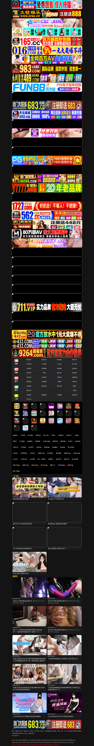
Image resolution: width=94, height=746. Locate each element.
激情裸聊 (58, 453)
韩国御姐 (44, 368)
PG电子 (53, 435)
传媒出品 (28, 390)
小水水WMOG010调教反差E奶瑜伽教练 (27, 716)
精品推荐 (28, 359)
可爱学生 (59, 377)
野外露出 (74, 373)
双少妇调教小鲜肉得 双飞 (57, 548)
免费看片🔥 (41, 453)
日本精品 (44, 364)
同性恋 (74, 390)
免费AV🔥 (70, 465)
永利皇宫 (32, 453)
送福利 (77, 435)
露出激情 (44, 386)
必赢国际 (29, 441)
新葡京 (15, 441)
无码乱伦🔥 (76, 453)
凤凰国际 (37, 441)
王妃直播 (23, 447)
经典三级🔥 (16, 465)
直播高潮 (55, 441)
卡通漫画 (28, 386)
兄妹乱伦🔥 (34, 465)
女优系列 (44, 377)
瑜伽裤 (59, 381)
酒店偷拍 (77, 441)
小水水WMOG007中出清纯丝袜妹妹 (60, 716)
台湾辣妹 (28, 368)
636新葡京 (50, 453)
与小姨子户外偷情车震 (56, 499)
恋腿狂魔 (74, 377)
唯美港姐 (59, 368)
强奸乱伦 (44, 359)
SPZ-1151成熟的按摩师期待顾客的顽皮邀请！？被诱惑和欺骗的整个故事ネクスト (27, 631)
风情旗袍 (28, 381)
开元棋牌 (30, 435)
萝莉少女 (74, 359)
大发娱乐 (15, 453)
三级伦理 (28, 364)
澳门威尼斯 (75, 459)
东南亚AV (74, 368)
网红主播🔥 (16, 471)
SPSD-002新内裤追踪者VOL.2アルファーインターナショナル (64, 602)
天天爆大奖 (24, 459)
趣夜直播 (46, 447)
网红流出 (59, 373)
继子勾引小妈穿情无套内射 (22, 524)
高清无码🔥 (61, 465)
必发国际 (62, 447)
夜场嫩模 (54, 447)
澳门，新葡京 (42, 459)
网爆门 (74, 386)
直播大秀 (66, 459)
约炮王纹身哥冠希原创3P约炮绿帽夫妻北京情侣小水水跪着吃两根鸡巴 (29, 688)
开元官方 (15, 459)
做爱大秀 (58, 459)
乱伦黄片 (31, 447)
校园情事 (44, 395)
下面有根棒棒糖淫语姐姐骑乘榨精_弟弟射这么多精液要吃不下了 (64, 688)
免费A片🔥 (25, 465)
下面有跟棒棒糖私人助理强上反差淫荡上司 (63, 659)
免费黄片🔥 (67, 453)
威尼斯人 (15, 435)
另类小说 (28, 399)
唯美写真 (59, 386)
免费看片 (50, 459)
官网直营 (38, 435)
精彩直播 (63, 441)
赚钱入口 (52, 465)
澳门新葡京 (71, 447)
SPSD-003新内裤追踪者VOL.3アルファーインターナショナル (29, 602)
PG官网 (23, 435)
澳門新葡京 (24, 453)
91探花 (44, 373)
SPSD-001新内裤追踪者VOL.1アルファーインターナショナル (64, 631)
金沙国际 (32, 459)
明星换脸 (44, 381)
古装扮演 (28, 377)
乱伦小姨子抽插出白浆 (21, 573)
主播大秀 (15, 447)
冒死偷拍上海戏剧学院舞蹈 (57, 524)
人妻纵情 (59, 395)
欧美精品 (59, 359)
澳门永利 (46, 435)
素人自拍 (74, 364)
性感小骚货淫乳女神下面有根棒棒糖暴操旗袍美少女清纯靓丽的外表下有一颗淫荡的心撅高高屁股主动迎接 (29, 661)
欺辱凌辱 (28, 373)
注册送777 (69, 435)
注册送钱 (60, 435)
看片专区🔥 (44, 465)
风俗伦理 (74, 395)
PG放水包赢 (46, 441)
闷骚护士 (74, 381)
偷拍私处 (39, 447)
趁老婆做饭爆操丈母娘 (21, 499)
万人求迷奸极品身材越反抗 (22, 548)
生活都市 (28, 395)
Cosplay (59, 364)
